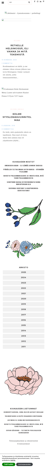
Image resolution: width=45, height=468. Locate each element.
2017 (23, 315)
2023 (23, 283)
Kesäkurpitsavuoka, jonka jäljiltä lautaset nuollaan (23, 412)
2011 (23, 347)
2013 (23, 336)
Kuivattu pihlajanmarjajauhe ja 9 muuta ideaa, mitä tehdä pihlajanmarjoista (23, 177)
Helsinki (17, 40)
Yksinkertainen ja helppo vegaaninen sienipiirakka (23, 416)
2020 (23, 299)
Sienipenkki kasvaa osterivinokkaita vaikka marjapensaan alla (23, 183)
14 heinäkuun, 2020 (9, 60)
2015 (23, 325)
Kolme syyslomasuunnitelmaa (17, 117)
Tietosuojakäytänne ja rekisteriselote (23, 441)
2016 (23, 320)
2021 (23, 293)
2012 (23, 341)
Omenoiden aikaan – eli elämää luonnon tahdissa (23, 166)
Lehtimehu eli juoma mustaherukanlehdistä (23, 420)
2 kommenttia (7, 63)
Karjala (21, 109)
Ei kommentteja (8, 129)
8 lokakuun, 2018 (8, 125)
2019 (23, 304)
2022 (23, 288)
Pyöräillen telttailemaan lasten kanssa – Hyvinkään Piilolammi (23, 170)
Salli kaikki (8, 464)
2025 (23, 272)
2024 (23, 277)
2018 (23, 309)
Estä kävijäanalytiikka (24, 464)
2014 (23, 331)
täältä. (13, 460)
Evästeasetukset (23, 444)
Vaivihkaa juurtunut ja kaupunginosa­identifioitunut (24, 189)
